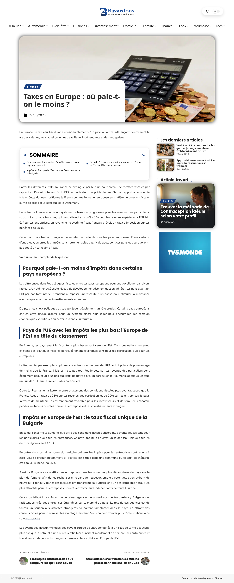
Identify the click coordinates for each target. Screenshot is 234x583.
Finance (32, 86)
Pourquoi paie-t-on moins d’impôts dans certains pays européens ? (53, 163)
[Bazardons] (117, 11)
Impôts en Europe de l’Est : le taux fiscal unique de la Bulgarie (53, 172)
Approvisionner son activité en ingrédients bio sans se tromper (196, 163)
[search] (207, 11)
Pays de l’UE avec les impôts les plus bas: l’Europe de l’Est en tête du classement (116, 163)
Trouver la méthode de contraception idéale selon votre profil (185, 211)
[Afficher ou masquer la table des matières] (101, 155)
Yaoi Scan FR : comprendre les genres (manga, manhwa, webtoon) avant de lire (195, 148)
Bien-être (168, 201)
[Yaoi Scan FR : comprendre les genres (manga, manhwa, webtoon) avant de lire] (165, 150)
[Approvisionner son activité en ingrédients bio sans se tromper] (165, 165)
